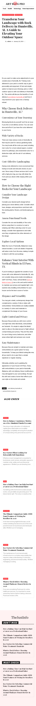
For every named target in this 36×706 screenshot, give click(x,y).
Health (6, 545)
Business (6, 511)
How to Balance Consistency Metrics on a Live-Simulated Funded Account (17, 422)
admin (9, 41)
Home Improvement (8, 15)
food (5, 481)
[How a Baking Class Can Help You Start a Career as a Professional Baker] (18, 474)
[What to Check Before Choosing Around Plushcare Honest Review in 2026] (18, 572)
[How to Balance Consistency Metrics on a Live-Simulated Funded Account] (18, 411)
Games (6, 418)
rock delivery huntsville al (15, 388)
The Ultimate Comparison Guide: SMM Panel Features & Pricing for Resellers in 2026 (17, 516)
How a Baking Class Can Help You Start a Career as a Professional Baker (18, 485)
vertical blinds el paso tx (9, 391)
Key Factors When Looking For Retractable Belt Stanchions (15, 454)
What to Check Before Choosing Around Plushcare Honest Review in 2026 (17, 584)
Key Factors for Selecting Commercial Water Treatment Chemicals (17, 549)
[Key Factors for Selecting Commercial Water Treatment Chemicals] (18, 538)
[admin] (3, 41)
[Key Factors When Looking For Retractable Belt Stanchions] (18, 443)
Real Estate (19, 15)
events (6, 449)
